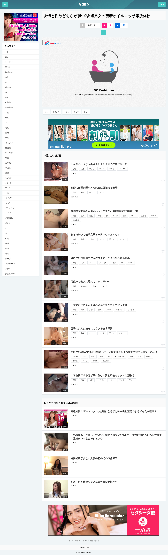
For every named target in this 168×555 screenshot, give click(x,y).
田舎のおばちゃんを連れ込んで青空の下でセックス (99, 305)
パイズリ (9, 198)
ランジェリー (119, 356)
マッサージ (10, 263)
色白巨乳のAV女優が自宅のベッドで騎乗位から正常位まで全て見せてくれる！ (114, 351)
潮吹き (8, 223)
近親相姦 (9, 218)
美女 (82, 216)
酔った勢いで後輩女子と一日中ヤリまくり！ (95, 234)
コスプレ (9, 142)
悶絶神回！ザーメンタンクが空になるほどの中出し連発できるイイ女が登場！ (114, 411)
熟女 (7, 117)
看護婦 (8, 147)
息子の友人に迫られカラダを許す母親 (92, 328)
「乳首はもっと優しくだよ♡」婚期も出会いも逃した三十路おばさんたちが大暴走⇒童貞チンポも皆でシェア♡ (116, 436)
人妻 (7, 112)
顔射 (7, 173)
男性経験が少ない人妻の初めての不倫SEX (94, 458)
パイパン (9, 152)
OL (6, 122)
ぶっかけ (9, 203)
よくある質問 (73, 540)
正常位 (143, 216)
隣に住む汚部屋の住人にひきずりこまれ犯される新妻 (100, 258)
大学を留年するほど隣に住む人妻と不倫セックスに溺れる (103, 375)
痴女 (7, 97)
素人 (7, 57)
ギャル (8, 87)
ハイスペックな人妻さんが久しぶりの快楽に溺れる (99, 164)
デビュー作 (10, 273)
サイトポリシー (84, 540)
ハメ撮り (9, 178)
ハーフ (8, 92)
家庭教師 (9, 107)
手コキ (8, 193)
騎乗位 (148, 356)
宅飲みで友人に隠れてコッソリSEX (90, 281)
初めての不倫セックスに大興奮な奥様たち (94, 481)
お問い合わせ (94, 540)
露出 (7, 253)
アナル (8, 268)
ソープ (8, 258)
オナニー (9, 228)
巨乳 (7, 52)
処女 (7, 127)
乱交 (7, 238)
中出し (8, 167)
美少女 (8, 67)
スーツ (115, 216)
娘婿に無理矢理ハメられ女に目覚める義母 (94, 187)
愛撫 (124, 216)
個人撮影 (76, 220)
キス (139, 356)
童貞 (7, 132)
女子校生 (9, 62)
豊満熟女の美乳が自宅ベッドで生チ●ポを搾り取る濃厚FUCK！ (105, 211)
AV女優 (75, 356)
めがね (8, 162)
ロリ (7, 77)
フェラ (8, 188)
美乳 (99, 216)
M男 (7, 137)
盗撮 (7, 243)
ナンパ (8, 183)
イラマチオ (10, 208)
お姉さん (9, 72)
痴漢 (7, 248)
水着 (7, 157)
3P (6, 233)
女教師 (8, 102)
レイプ (8, 213)
